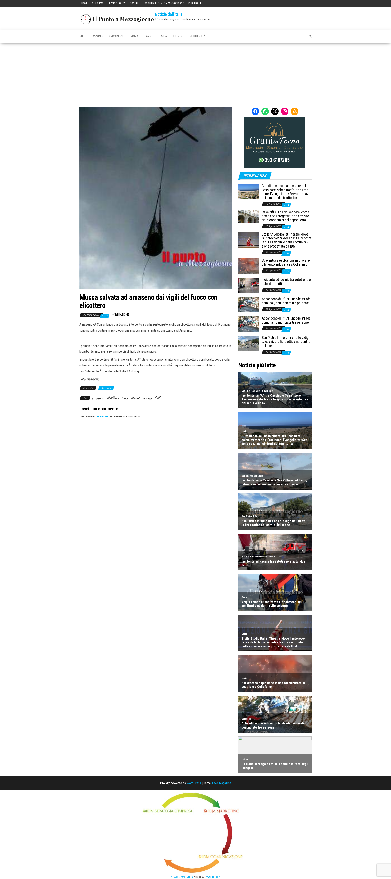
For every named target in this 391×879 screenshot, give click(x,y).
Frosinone (116, 36)
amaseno (98, 398)
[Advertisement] (195, 73)
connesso (102, 416)
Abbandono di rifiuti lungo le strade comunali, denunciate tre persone (286, 301)
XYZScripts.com (213, 877)
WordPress (194, 783)
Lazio (148, 36)
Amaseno (106, 388)
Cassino (97, 36)
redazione (122, 314)
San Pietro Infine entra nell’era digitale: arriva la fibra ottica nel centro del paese (286, 341)
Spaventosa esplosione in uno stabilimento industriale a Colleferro (286, 262)
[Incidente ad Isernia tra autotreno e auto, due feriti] (248, 285)
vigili (157, 397)
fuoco (125, 398)
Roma (134, 36)
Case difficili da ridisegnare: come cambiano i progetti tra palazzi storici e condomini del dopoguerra (286, 216)
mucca (135, 397)
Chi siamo (98, 3)
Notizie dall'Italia (168, 14)
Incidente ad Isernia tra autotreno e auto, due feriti (286, 281)
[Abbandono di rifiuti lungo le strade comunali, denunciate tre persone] (248, 304)
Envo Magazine (221, 783)
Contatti (135, 3)
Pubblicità (194, 3)
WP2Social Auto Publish (182, 877)
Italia (162, 36)
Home (84, 3)
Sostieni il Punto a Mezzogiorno (164, 3)
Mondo (178, 36)
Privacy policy (117, 3)
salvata (147, 398)
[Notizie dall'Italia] (82, 36)
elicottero (112, 397)
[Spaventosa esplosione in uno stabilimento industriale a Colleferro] (248, 266)
